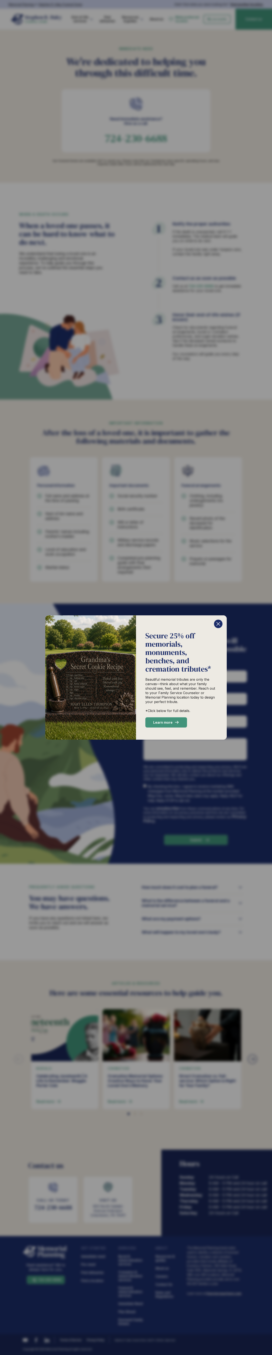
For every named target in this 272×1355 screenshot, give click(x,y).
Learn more (163, 722)
